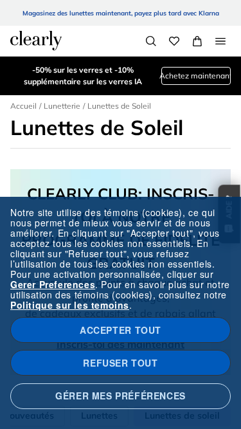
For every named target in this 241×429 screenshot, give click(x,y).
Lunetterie (62, 106)
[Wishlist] (174, 41)
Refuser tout (120, 362)
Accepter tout (120, 330)
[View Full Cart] (197, 41)
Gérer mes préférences (120, 395)
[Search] (151, 41)
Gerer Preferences (52, 284)
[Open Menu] (220, 41)
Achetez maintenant (196, 75)
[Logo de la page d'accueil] (36, 40)
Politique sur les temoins (69, 304)
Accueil (23, 106)
